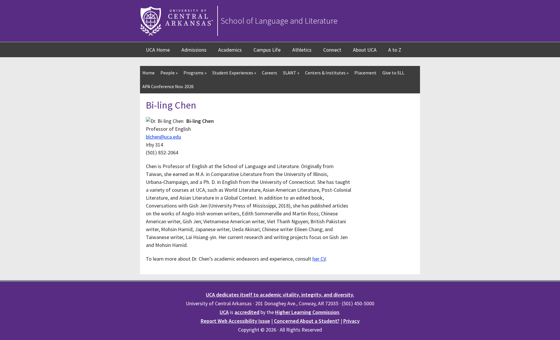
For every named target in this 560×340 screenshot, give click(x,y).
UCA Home (158, 49)
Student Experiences (234, 73)
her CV (319, 258)
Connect (332, 49)
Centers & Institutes (327, 73)
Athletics (302, 49)
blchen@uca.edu (163, 136)
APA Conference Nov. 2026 (168, 86)
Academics (230, 49)
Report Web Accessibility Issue (235, 321)
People (169, 73)
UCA (224, 312)
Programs (194, 73)
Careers (269, 73)
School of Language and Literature (279, 20)
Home (148, 73)
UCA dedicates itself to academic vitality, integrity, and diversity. (280, 294)
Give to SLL (393, 73)
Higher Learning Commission (307, 312)
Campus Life (267, 49)
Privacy (351, 321)
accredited (247, 312)
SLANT (291, 73)
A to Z (394, 49)
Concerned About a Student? (307, 321)
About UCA (365, 49)
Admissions (193, 49)
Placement (365, 73)
